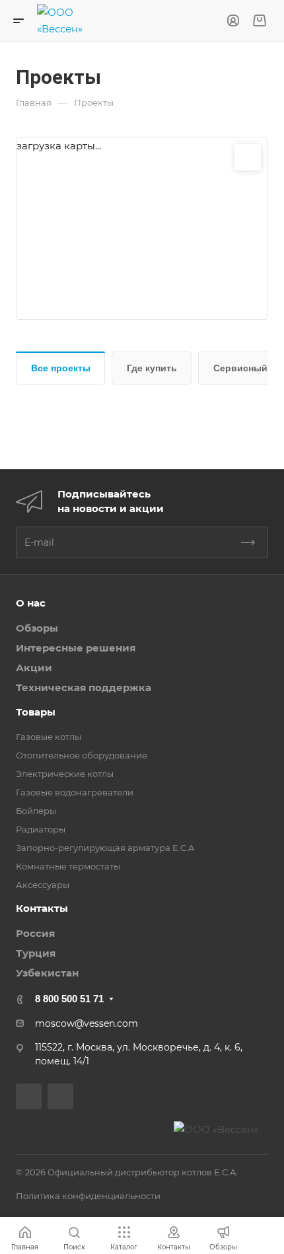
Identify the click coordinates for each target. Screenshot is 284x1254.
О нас (31, 603)
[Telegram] (60, 1096)
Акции (34, 667)
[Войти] (233, 21)
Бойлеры (36, 810)
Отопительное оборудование (81, 755)
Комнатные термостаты (68, 866)
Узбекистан (47, 973)
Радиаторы (40, 829)
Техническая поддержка (83, 687)
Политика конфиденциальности (88, 1196)
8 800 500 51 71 (69, 998)
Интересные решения (75, 648)
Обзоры (37, 628)
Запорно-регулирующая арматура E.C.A (105, 847)
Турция (35, 953)
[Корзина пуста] (259, 21)
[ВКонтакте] (29, 1096)
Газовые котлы (48, 736)
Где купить (152, 368)
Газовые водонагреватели (74, 792)
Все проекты (60, 368)
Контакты (42, 908)
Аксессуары (42, 884)
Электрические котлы (65, 773)
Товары (35, 712)
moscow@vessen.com (86, 1023)
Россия (35, 933)
